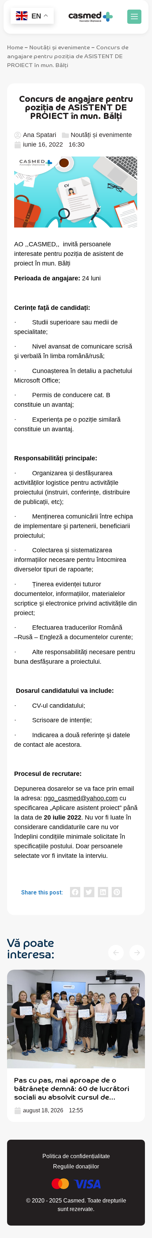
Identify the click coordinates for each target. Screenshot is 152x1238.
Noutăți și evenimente (59, 47)
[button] (134, 17)
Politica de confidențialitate (76, 1156)
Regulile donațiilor (76, 1166)
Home (15, 47)
